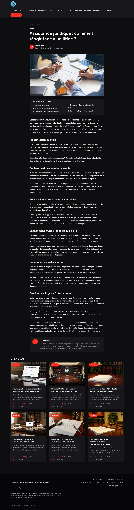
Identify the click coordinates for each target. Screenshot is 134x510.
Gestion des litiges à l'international (81, 111)
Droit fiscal (98, 11)
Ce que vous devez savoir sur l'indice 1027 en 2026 (24, 440)
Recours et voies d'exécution (80, 108)
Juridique (32, 11)
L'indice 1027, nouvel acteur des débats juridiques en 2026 (64, 390)
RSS (122, 486)
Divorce (87, 11)
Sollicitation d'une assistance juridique (47, 111)
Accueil (13, 11)
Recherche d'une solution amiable (46, 108)
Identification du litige (42, 105)
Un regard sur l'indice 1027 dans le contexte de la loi (63, 440)
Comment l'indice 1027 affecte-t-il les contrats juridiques (104, 390)
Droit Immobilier (45, 11)
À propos (109, 11)
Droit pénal (59, 11)
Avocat (22, 11)
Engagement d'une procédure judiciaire (83, 105)
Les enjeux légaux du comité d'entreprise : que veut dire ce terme (100, 442)
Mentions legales (113, 486)
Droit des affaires (74, 11)
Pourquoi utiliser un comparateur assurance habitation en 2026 (27, 390)
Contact (16, 15)
